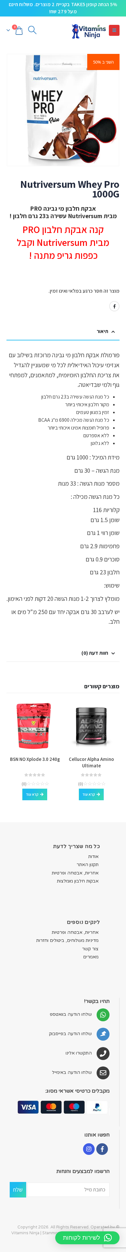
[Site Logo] (88, 30)
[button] (114, 30)
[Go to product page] (91, 726)
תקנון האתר (88, 864)
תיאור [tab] (102, 331)
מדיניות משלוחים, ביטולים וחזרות (67, 940)
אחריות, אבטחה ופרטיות (75, 873)
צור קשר (90, 949)
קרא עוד (88, 794)
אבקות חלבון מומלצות (78, 881)
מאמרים (91, 957)
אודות (93, 856)
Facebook (114, 306)
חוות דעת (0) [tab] (94, 653)
